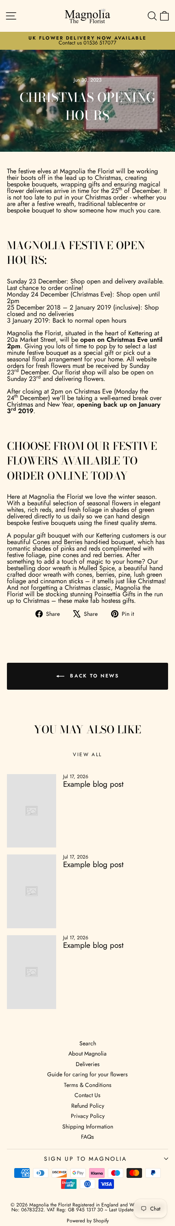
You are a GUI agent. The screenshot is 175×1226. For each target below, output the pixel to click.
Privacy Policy (88, 1116)
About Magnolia (87, 1053)
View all (87, 754)
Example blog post (93, 784)
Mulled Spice (96, 568)
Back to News (93, 675)
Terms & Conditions (88, 1085)
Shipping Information (87, 1126)
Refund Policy (87, 1106)
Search (87, 1043)
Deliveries (88, 1064)
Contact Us (87, 1095)
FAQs (87, 1137)
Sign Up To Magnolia (85, 1159)
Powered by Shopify (88, 1220)
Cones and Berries (57, 542)
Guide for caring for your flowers (87, 1074)
